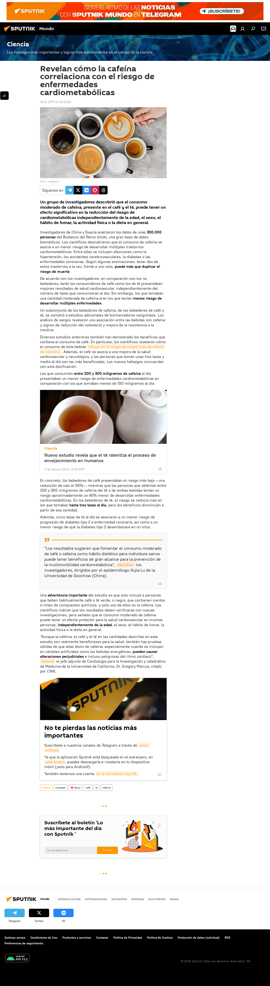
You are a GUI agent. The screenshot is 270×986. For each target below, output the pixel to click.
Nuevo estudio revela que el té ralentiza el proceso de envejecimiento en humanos (100, 457)
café (88, 787)
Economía (119, 899)
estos (144, 745)
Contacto (102, 937)
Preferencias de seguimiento (23, 943)
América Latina (69, 899)
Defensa (137, 899)
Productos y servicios (76, 937)
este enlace (55, 761)
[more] (160, 469)
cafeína (107, 787)
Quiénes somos (14, 937)
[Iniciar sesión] (242, 28)
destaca (47, 661)
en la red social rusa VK (116, 773)
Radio (174, 899)
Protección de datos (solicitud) (199, 937)
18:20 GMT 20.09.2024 (55, 102)
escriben (125, 564)
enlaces (51, 750)
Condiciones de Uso (43, 937)
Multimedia (157, 899)
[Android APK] (17, 958)
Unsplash (52, 181)
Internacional (96, 899)
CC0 (42, 181)
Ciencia (50, 448)
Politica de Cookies (160, 937)
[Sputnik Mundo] (20, 32)
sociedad (60, 787)
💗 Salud (75, 787)
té (96, 787)
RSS (227, 937)
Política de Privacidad (127, 937)
